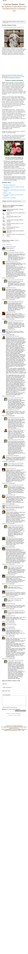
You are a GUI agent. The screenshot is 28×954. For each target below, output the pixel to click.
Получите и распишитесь (9, 185)
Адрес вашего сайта (6, 690)
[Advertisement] (14, 64)
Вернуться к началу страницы (15, 715)
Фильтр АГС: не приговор (10, 197)
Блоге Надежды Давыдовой (15, 76)
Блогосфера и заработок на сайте (13, 201)
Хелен (7, 547)
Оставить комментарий (6, 244)
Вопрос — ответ (7, 192)
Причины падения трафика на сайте (14, 216)
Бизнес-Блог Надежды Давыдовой (14, 725)
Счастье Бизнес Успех (14, 4)
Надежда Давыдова (13, 27)
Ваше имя (4, 683)
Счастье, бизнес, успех (12, 252)
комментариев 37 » (20, 27)
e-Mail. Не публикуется (7, 687)
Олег (7, 636)
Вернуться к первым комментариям (13, 713)
